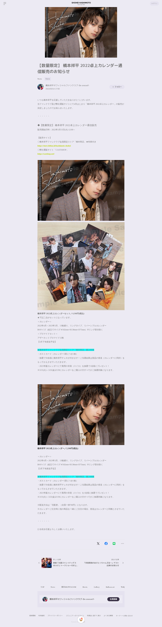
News (39, 79)
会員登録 (113, 599)
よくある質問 (108, 616)
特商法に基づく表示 (94, 616)
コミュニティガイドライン (75, 616)
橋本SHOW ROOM (68, 587)
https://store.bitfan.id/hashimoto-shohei (54, 146)
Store (47, 79)
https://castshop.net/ (45, 154)
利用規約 (41, 616)
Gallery (97, 587)
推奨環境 (32, 616)
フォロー (118, 87)
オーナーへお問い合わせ (124, 616)
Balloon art (110, 587)
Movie (85, 587)
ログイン (154, 4)
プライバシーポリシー (55, 616)
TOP (42, 587)
